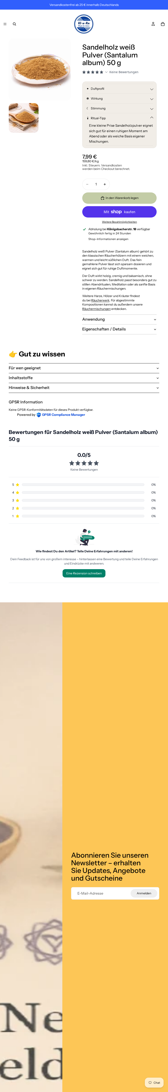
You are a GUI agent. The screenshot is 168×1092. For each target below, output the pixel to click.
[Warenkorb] (163, 24)
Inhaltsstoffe (21, 377)
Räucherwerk (100, 300)
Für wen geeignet (25, 368)
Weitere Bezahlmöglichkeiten (119, 221)
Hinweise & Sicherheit (29, 387)
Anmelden (144, 893)
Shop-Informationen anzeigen (108, 239)
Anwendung (93, 319)
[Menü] (5, 24)
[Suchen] (14, 24)
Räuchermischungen (96, 309)
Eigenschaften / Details (104, 329)
